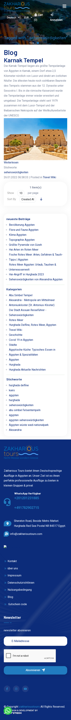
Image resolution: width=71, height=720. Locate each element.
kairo (12, 390)
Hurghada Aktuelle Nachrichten (27, 369)
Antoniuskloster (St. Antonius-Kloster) (31, 305)
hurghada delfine (19, 385)
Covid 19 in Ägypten (21, 339)
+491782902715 (26, 508)
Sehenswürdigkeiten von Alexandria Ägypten (36, 279)
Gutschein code (17, 604)
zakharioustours (29, 706)
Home (31, 43)
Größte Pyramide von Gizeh (25, 244)
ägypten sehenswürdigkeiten (26, 420)
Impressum (14, 575)
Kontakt (12, 561)
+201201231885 (26, 498)
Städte (13, 344)
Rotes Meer (16, 320)
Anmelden (56, 20)
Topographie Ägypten (22, 239)
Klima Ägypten (17, 234)
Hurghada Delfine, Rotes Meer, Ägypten (32, 325)
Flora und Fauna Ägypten (23, 229)
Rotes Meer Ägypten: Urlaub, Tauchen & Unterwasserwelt (32, 267)
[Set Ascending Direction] (41, 199)
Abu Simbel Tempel (20, 295)
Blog (10, 597)
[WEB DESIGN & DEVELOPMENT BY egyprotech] (13, 714)
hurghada (14, 400)
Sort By (11, 199)
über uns (13, 568)
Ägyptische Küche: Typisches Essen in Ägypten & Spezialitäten (32, 352)
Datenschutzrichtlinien (21, 582)
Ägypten (14, 359)
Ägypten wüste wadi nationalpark (29, 425)
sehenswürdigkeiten (16, 172)
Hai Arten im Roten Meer (23, 249)
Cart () (38, 17)
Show (10, 193)
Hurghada (14, 364)
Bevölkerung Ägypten (22, 224)
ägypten (14, 395)
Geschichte (15, 334)
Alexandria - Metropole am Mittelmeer (32, 300)
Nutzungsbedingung (20, 589)
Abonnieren (33, 670)
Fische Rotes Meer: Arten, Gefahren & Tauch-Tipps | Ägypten (36, 257)
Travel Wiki (49, 177)
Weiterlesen (11, 162)
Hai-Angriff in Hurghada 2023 (26, 274)
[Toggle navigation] (64, 6)
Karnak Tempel (23, 60)
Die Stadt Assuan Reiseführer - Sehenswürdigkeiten (27, 312)
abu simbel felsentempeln (24, 410)
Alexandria (15, 430)
